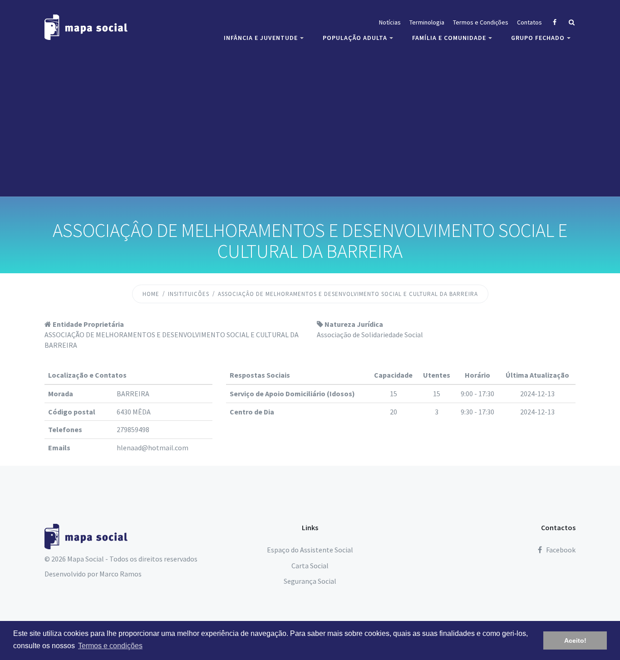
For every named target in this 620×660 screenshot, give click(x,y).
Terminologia (426, 22)
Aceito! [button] (575, 640)
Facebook (560, 549)
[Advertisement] (310, 120)
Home (151, 294)
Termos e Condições (480, 22)
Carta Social (310, 565)
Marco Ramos (120, 573)
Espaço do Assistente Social (310, 549)
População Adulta (355, 38)
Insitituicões (188, 294)
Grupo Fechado (538, 38)
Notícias (390, 22)
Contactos (558, 527)
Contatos (529, 22)
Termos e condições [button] (110, 646)
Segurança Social (310, 581)
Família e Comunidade (449, 38)
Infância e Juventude (261, 38)
